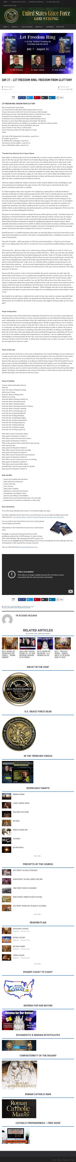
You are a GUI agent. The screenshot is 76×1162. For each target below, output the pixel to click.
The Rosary (16, 839)
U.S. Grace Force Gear (52, 2)
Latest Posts (26, 606)
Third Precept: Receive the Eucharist (25, 888)
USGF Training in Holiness (22, 607)
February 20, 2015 (25, 957)
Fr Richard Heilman (9, 87)
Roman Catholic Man (10, 5)
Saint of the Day (60, 27)
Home (54, 1160)
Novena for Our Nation (36, 2)
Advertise (65, 1160)
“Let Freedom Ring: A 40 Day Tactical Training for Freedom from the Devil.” (38, 517)
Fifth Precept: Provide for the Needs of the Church (29, 906)
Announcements (16, 606)
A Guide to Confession (26, 27)
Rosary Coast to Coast (19, 2)
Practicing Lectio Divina (21, 812)
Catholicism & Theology (21, 929)
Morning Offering (19, 794)
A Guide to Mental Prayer (21, 803)
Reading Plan (16, 931)
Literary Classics (18, 955)
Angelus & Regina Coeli (20, 830)
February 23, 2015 (25, 931)
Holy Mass (16, 821)
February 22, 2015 (25, 940)
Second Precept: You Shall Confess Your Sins (27, 879)
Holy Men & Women (19, 946)
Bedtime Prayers (18, 847)
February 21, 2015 (25, 949)
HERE (48, 511)
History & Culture (19, 937)
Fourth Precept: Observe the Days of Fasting (27, 897)
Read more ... (38, 856)
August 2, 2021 (8, 89)
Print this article (64, 87)
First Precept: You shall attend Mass (25, 870)
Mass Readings (50, 27)
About (59, 1160)
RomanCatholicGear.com (28, 547)
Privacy (72, 1160)
